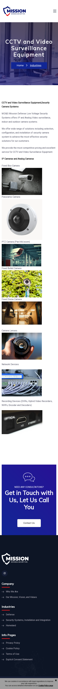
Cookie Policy (13, 648)
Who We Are (12, 591)
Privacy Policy (13, 643)
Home (20, 65)
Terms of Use (12, 654)
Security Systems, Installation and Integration (28, 620)
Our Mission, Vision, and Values (21, 597)
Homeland (11, 625)
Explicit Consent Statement (19, 659)
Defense (10, 614)
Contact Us (29, 523)
